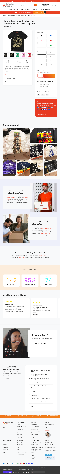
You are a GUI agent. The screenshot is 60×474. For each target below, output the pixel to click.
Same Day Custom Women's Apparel (36, 458)
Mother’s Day (5, 449)
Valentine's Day (6, 446)
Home (5, 15)
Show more (7, 74)
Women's (19, 431)
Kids (18, 432)
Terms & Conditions (31, 467)
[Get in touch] (52, 5)
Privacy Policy (37, 467)
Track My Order (20, 444)
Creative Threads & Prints (22, 452)
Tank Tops (19, 427)
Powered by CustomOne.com (7, 469)
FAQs (18, 447)
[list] (30, 280)
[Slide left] (28, 50)
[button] (55, 5)
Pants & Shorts (20, 429)
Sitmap (32, 469)
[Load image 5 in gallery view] (30, 55)
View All (4, 454)
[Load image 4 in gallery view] (23, 55)
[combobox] (26, 5)
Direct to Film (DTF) (35, 427)
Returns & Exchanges (21, 446)
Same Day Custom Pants (36, 449)
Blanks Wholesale (34, 434)
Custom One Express (9, 467)
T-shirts (18, 424)
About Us (20, 467)
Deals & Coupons (20, 454)
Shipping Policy (43, 467)
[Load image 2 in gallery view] (11, 55)
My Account (39, 1)
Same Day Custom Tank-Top (36, 446)
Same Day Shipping (21, 436)
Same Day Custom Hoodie (36, 444)
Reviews (32, 436)
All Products (19, 437)
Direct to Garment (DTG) (35, 426)
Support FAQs (9, 354)
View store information (44, 86)
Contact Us (47, 430)
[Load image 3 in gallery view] (17, 55)
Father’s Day (5, 447)
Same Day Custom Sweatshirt (37, 447)
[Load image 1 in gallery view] (5, 55)
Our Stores (52, 467)
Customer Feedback (23, 469)
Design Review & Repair (35, 431)
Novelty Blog (19, 450)
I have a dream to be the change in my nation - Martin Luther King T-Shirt (21, 15)
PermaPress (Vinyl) (34, 429)
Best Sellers (5, 444)
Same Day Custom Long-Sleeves (36, 451)
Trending (4, 442)
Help (33, 1)
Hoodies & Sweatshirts (21, 426)
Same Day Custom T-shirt (36, 442)
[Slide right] (30, 50)
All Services (33, 437)
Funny (4, 452)
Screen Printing (34, 424)
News (28, 469)
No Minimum (19, 434)
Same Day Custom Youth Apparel (36, 454)
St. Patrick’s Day (6, 450)
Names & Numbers (34, 432)
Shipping (39, 72)
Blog (18, 449)
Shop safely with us (42, 114)
